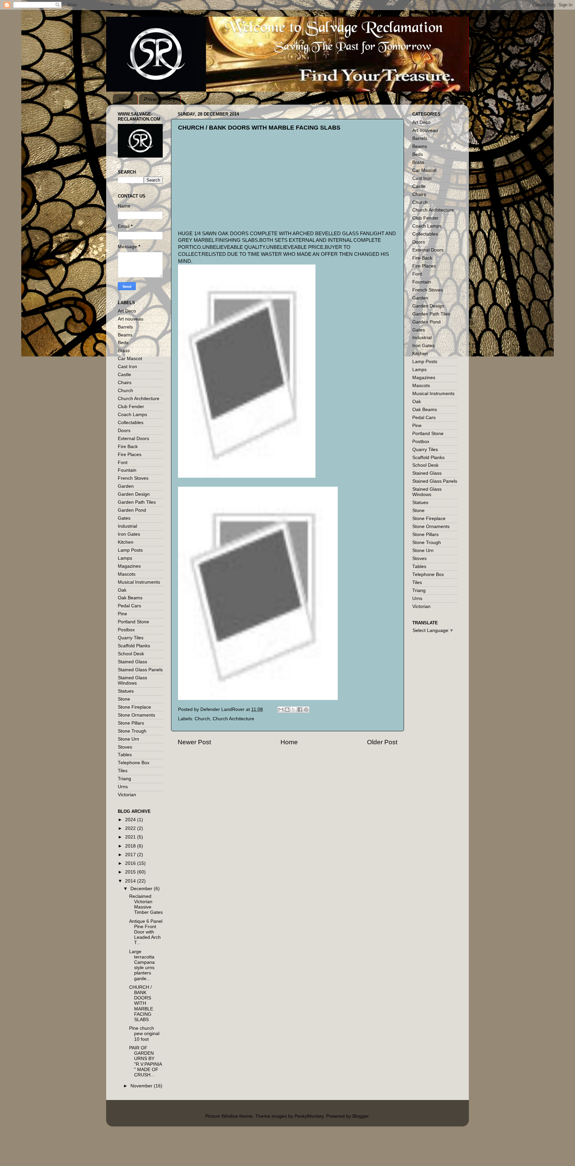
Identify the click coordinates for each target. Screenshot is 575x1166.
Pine (122, 613)
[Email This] (281, 709)
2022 (131, 828)
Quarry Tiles (130, 637)
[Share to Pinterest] (306, 709)
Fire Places (129, 454)
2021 (131, 837)
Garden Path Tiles (137, 502)
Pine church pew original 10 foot (144, 1033)
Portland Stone (133, 621)
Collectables (130, 422)
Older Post (382, 742)
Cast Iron (127, 366)
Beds (123, 342)
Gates (124, 518)
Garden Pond (132, 510)
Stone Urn (128, 739)
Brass (124, 350)
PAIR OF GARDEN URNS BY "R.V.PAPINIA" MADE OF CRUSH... (145, 1061)
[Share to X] (293, 709)
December (142, 888)
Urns (123, 786)
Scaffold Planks (134, 645)
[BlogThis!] (287, 709)
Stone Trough (132, 731)
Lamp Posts (130, 550)
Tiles (122, 770)
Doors (124, 430)
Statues (126, 691)
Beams (125, 334)
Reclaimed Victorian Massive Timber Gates (146, 904)
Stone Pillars (131, 723)
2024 (131, 819)
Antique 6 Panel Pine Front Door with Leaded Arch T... (145, 932)
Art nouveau (130, 318)
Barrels (125, 326)
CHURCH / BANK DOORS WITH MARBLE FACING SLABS (141, 1003)
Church (202, 718)
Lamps (125, 558)
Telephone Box (133, 762)
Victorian (127, 794)
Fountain (127, 470)
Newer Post (194, 742)
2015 (131, 872)
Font (122, 462)
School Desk (131, 653)
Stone (124, 699)
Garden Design (134, 494)
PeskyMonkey (308, 1116)
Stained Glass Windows (132, 680)
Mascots (126, 574)
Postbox (126, 629)
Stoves (125, 747)
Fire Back (128, 446)
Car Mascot (130, 358)
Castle (124, 374)
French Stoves (133, 478)
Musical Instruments (139, 582)
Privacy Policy (159, 99)
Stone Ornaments (136, 715)
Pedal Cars (129, 605)
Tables (125, 754)
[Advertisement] (228, 186)
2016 (131, 863)
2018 (131, 846)
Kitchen (125, 542)
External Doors (133, 438)
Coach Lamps (132, 414)
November (142, 1085)
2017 (131, 854)
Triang (124, 778)
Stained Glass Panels (140, 669)
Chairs (124, 382)
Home (125, 99)
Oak (122, 590)
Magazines (129, 566)
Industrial (127, 526)
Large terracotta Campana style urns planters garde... (142, 965)
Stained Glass (132, 661)
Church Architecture (233, 718)
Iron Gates (129, 534)
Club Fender (131, 406)
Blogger (360, 1116)
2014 (131, 880)
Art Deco (127, 310)
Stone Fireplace (134, 707)
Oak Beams (130, 597)
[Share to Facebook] (299, 709)
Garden (126, 486)
